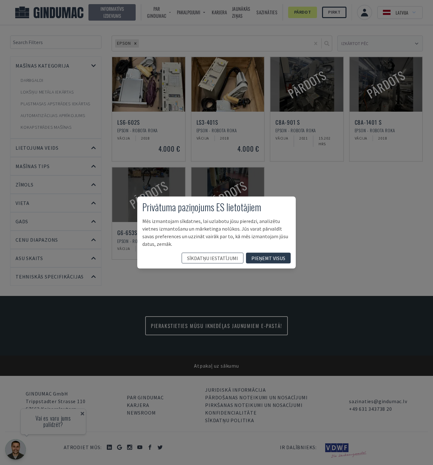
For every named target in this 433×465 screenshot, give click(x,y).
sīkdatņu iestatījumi (212, 258)
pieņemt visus (268, 258)
